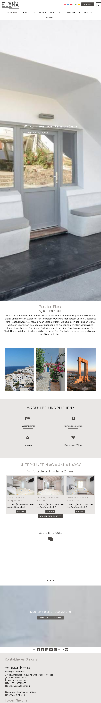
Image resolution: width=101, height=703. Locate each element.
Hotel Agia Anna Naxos (15, 671)
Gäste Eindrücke (50, 532)
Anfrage (44, 617)
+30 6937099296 (18, 680)
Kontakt (50, 17)
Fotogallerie (74, 12)
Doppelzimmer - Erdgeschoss (16, 499)
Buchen (87, 4)
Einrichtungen (56, 12)
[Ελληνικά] (68, 4)
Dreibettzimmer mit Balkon (48, 499)
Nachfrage (89, 12)
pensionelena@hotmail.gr (18, 686)
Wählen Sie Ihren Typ (50, 516)
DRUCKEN (61, 649)
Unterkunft (40, 12)
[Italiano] (76, 4)
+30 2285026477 (18, 683)
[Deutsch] (71, 4)
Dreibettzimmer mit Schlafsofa (78, 499)
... (50, 576)
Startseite (11, 12)
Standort (25, 12)
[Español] (79, 4)
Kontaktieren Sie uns (21, 659)
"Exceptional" (50, 549)
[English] (65, 4)
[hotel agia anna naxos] (10, 4)
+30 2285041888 (18, 677)
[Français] (73, 4)
